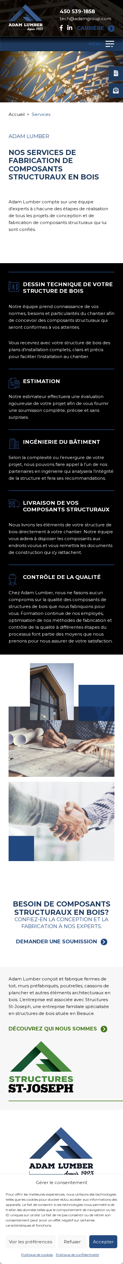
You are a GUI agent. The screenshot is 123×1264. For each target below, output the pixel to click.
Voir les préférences (30, 1241)
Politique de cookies (37, 1254)
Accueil (17, 114)
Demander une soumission (56, 942)
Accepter (103, 1241)
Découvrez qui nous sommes (53, 1029)
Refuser (72, 1241)
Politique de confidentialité (77, 1254)
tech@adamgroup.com (85, 18)
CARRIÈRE (90, 28)
